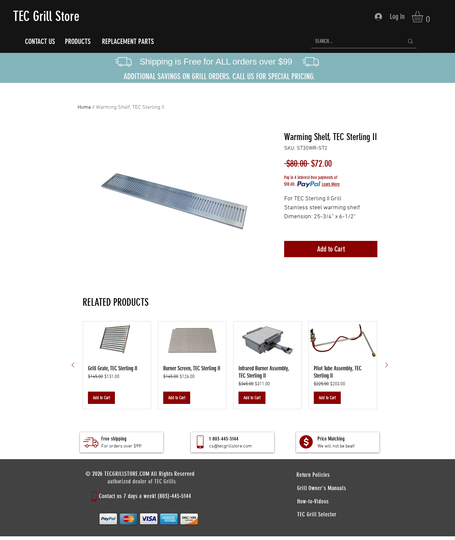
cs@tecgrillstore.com (230, 446)
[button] (424, 16)
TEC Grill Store (46, 16)
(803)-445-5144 (174, 496)
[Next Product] (387, 365)
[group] (230, 365)
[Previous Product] (73, 365)
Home (84, 107)
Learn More (331, 184)
